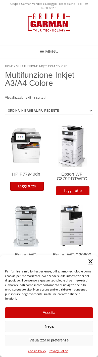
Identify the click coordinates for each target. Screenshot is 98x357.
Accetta (49, 312)
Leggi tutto (27, 186)
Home (9, 66)
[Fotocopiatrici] (49, 22)
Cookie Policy (37, 351)
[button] (90, 261)
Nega (49, 326)
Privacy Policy (58, 351)
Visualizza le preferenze (49, 340)
